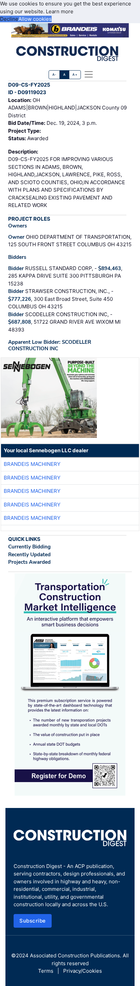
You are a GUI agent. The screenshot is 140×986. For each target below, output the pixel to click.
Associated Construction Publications (75, 955)
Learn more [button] (59, 11)
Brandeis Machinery (32, 464)
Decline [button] (9, 19)
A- (54, 74)
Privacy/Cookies (82, 971)
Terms (45, 971)
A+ (74, 74)
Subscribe (32, 920)
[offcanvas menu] (89, 74)
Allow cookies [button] (35, 19)
